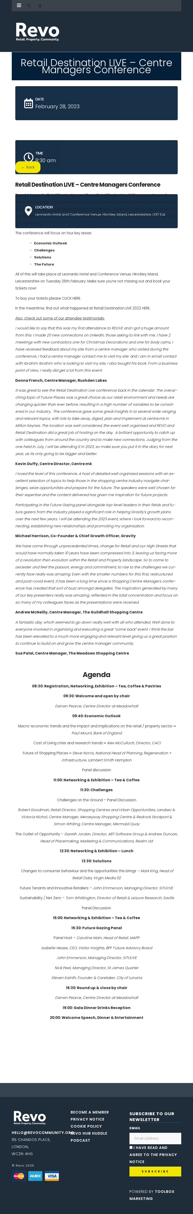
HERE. (146, 308)
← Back (28, 167)
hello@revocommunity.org (43, 1132)
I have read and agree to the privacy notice (153, 1154)
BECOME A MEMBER (90, 1112)
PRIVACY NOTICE (88, 1119)
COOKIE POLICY (86, 1126)
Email (135, 1128)
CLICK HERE (71, 298)
